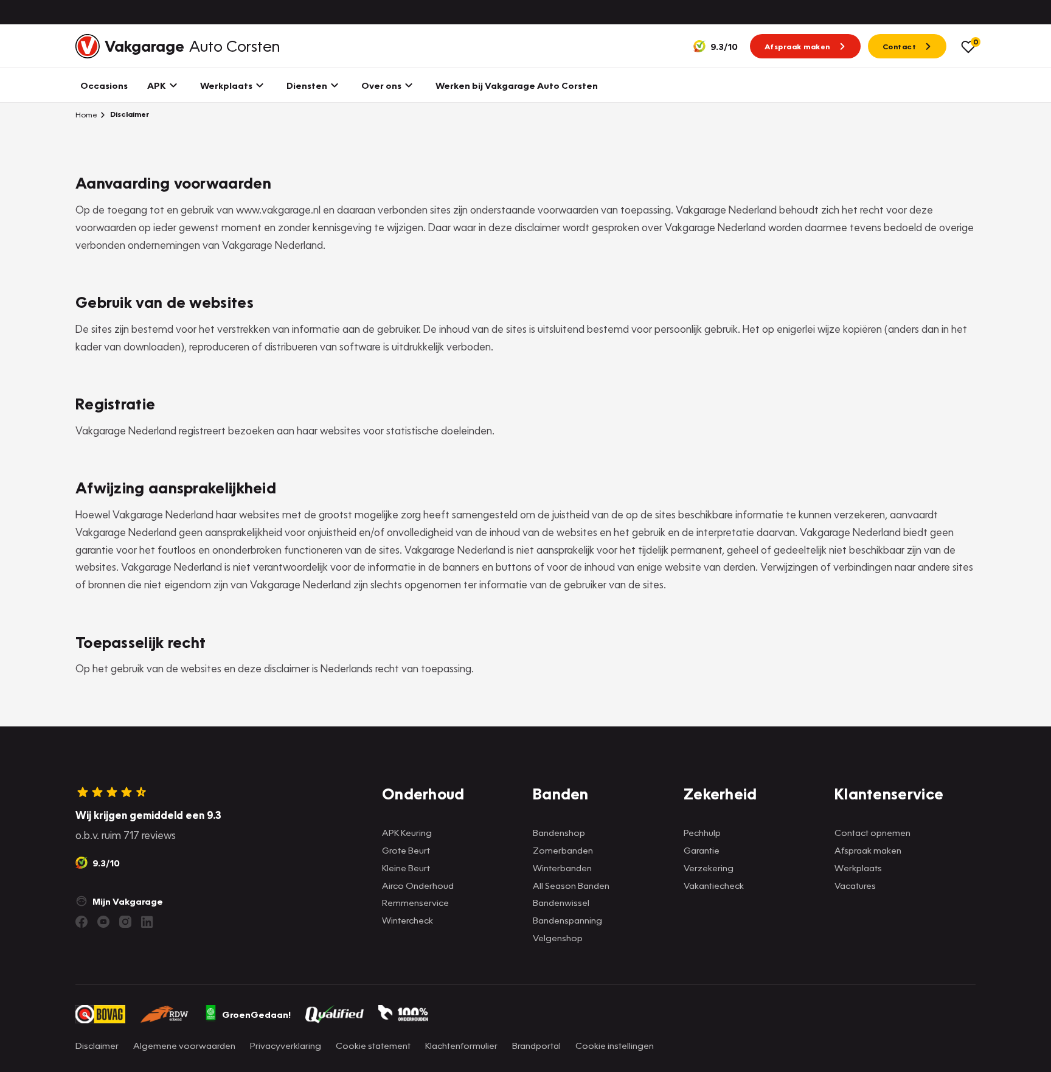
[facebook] (81, 922)
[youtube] (103, 922)
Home (86, 114)
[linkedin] (147, 922)
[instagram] (125, 922)
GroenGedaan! (256, 1014)
